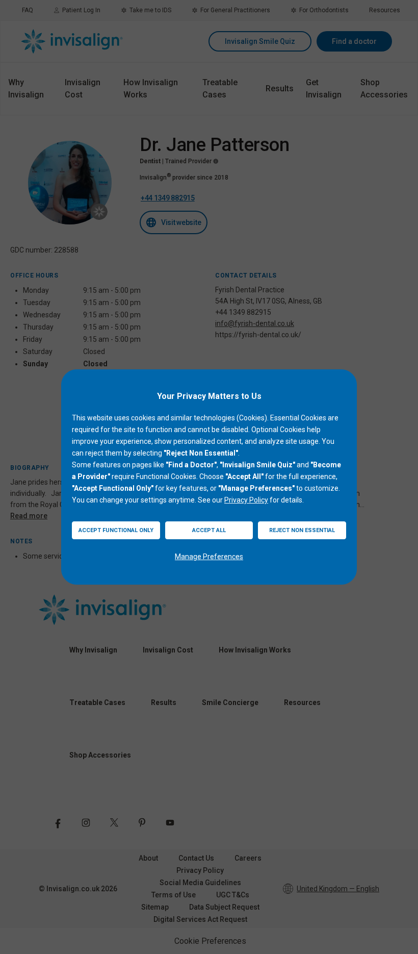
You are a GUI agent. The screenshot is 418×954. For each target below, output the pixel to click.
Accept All (209, 530)
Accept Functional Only (116, 530)
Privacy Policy (246, 500)
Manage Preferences (209, 557)
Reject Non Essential (302, 530)
